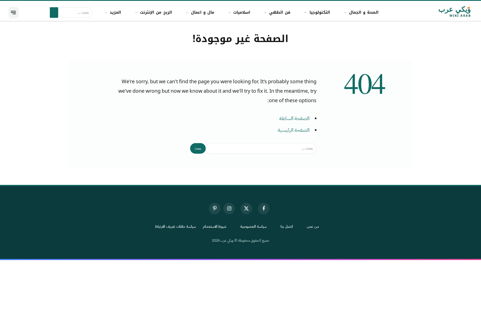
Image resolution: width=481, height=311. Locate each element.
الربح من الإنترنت (156, 12)
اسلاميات (241, 12)
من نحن (313, 226)
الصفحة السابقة (294, 118)
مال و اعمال (202, 12)
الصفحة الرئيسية (294, 130)
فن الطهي (279, 12)
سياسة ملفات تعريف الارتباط (175, 226)
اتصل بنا (287, 226)
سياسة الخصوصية (253, 226)
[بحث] (54, 12)
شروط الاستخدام (215, 226)
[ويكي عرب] (439, 12)
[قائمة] (13, 12)
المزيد (115, 12)
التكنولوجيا (320, 12)
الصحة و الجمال (364, 12)
